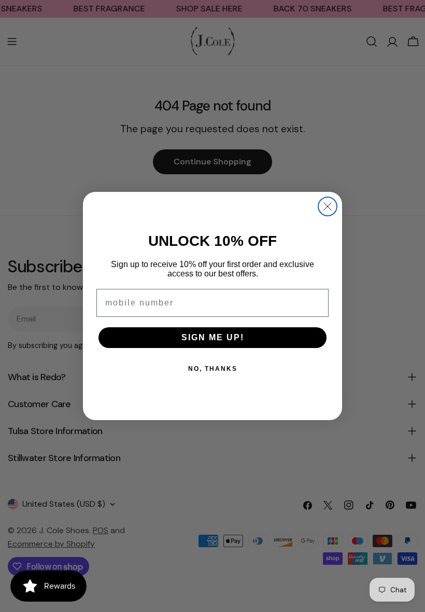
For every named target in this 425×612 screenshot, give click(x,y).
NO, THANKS (212, 368)
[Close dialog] (327, 206)
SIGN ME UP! (212, 337)
